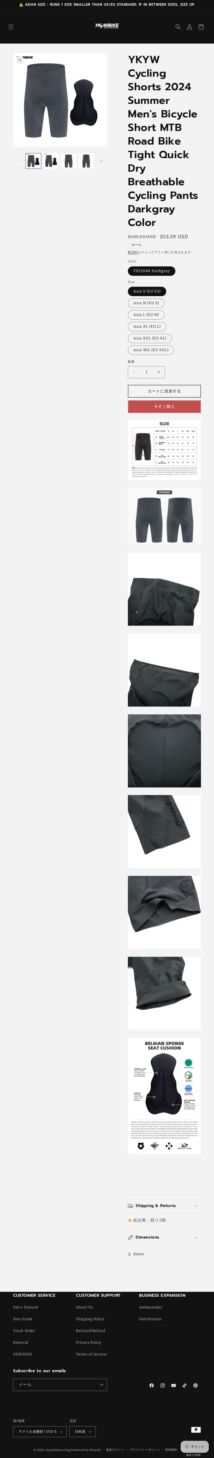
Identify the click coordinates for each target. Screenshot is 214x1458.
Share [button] (138, 1254)
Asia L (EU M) (146, 315)
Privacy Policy (88, 1342)
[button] (11, 27)
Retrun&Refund (90, 1331)
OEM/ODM (22, 1354)
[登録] (101, 1385)
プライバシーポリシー (145, 1449)
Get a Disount (25, 1307)
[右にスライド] (101, 161)
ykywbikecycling (57, 1450)
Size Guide (23, 1319)
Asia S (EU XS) (147, 291)
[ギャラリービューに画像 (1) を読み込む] (33, 161)
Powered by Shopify (86, 1450)
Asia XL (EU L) (147, 326)
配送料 (133, 252)
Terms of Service (91, 1354)
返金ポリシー (115, 1449)
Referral (20, 1342)
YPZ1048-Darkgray (151, 271)
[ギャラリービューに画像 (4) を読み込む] (86, 161)
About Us (84, 1307)
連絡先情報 (193, 1455)
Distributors (150, 1319)
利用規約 (171, 1449)
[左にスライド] (19, 161)
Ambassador (150, 1307)
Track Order (24, 1331)
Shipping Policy (90, 1319)
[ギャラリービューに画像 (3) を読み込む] (68, 161)
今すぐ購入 (164, 406)
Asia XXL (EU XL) (150, 338)
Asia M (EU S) (146, 303)
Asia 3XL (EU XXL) (151, 350)
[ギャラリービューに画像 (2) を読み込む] (51, 161)
